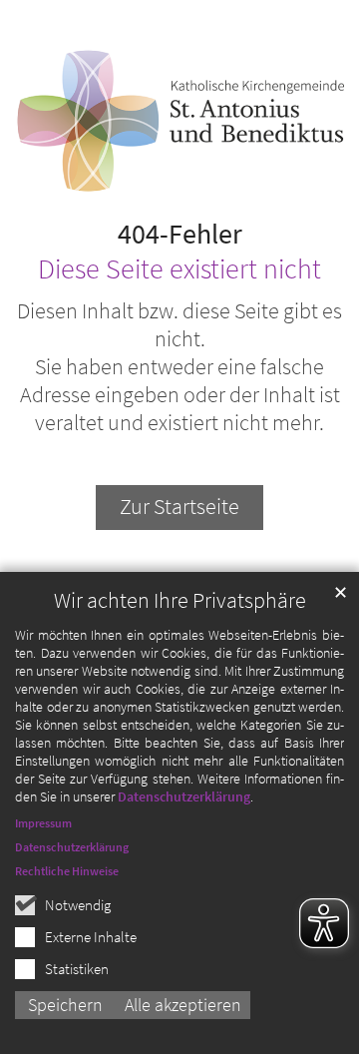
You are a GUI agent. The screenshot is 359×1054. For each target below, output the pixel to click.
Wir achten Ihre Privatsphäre (180, 600)
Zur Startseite (179, 506)
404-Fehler (180, 235)
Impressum (43, 822)
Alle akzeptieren (183, 1004)
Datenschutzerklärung (184, 796)
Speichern (65, 1004)
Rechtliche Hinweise (67, 870)
